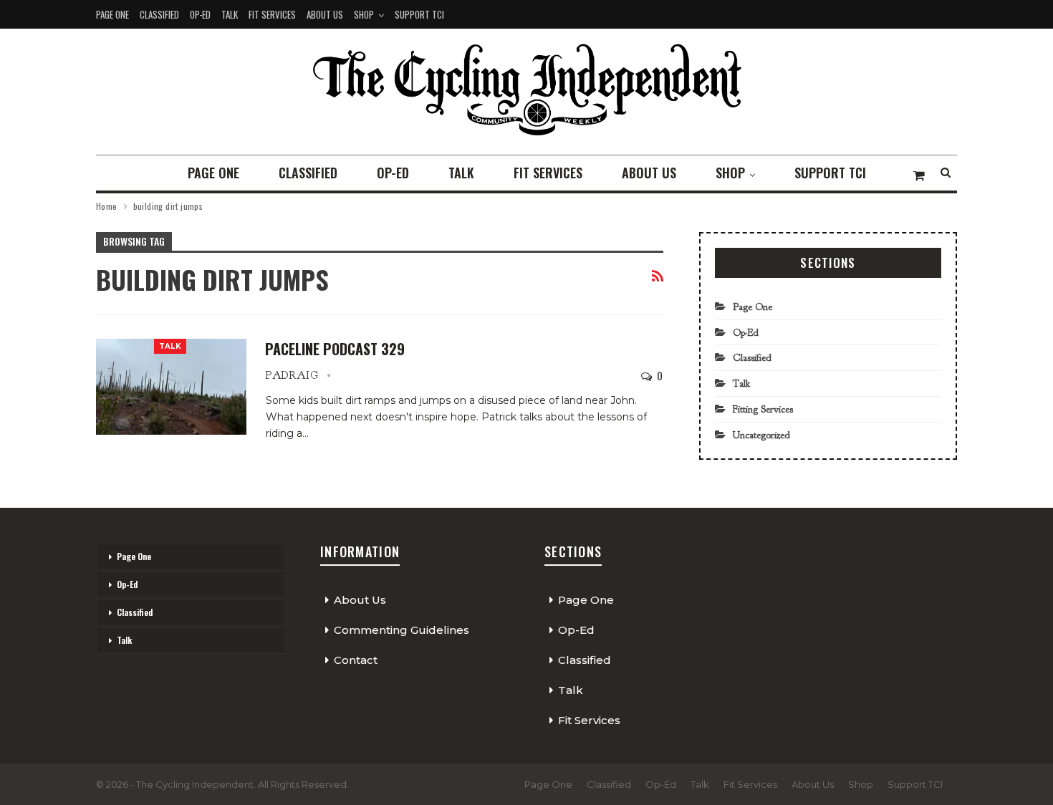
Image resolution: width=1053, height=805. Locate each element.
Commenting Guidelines (401, 630)
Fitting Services (763, 409)
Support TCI (419, 14)
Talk (229, 14)
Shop (364, 14)
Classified (159, 14)
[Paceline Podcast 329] (171, 387)
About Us (325, 14)
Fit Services (272, 14)
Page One (112, 14)
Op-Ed (200, 14)
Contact (356, 660)
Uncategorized (761, 435)
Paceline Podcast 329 (335, 349)
